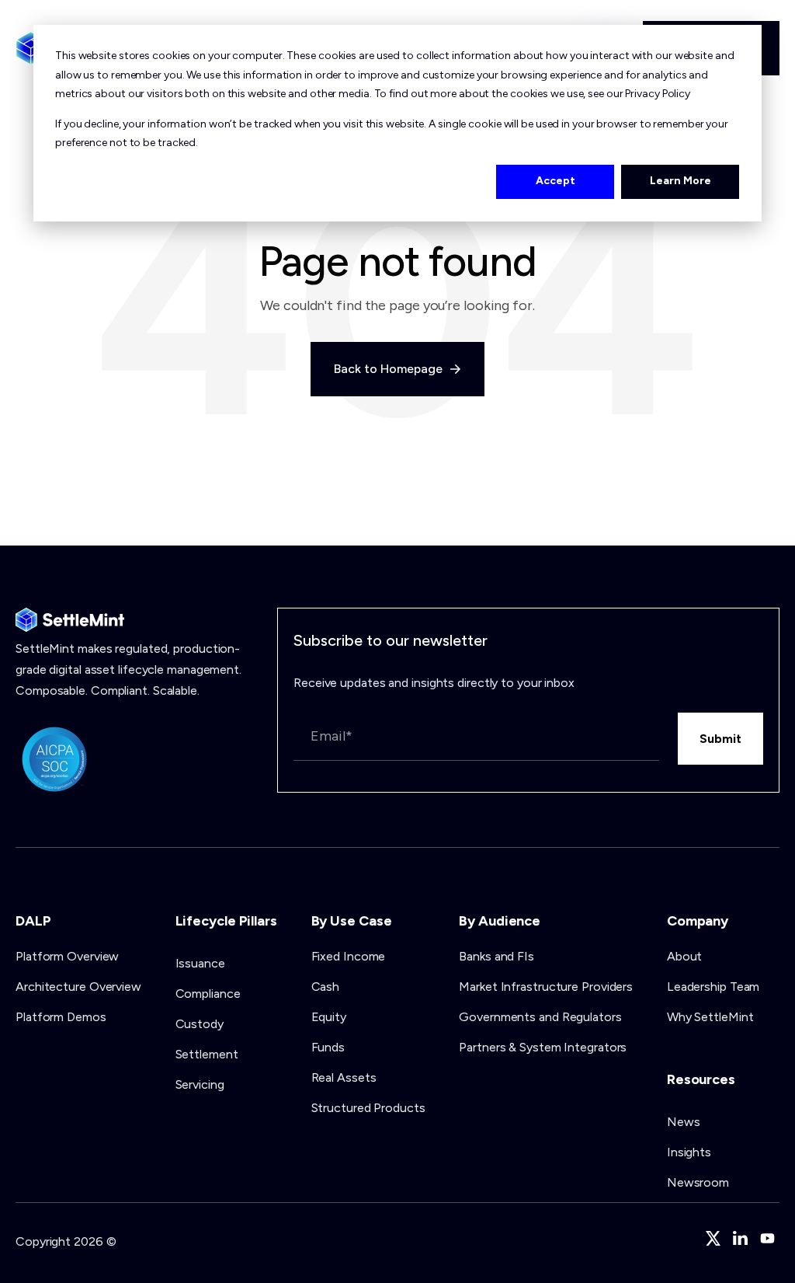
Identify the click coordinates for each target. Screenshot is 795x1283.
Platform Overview (67, 956)
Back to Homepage (390, 368)
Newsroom (698, 1182)
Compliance (208, 993)
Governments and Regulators (540, 1016)
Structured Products (368, 1107)
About (685, 956)
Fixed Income (348, 956)
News (683, 1121)
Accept (555, 180)
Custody (199, 1023)
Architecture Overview (78, 986)
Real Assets (344, 1077)
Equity (328, 1016)
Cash (325, 986)
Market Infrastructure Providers (546, 986)
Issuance (200, 963)
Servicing (199, 1084)
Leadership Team (713, 986)
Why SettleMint (710, 1016)
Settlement (206, 1054)
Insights (689, 1152)
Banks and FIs (496, 956)
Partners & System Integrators (543, 1047)
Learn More (680, 180)
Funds (328, 1047)
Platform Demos (61, 1016)
